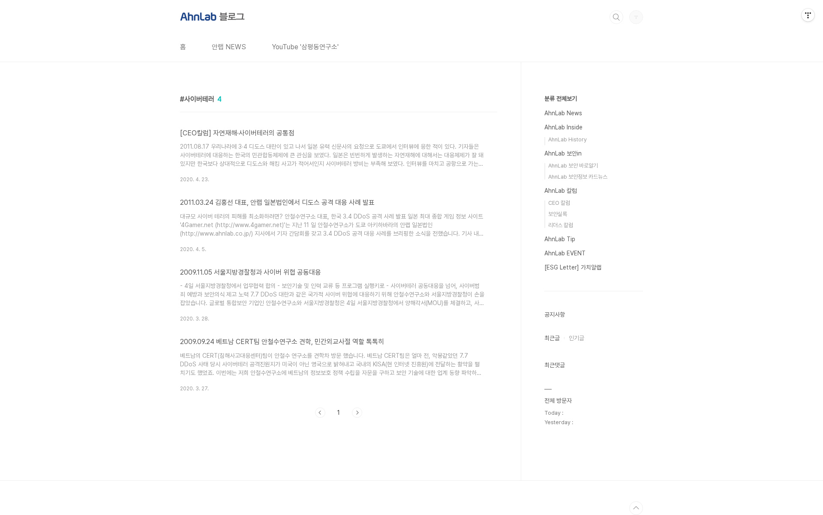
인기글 (576, 338)
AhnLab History (567, 139)
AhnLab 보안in (563, 153)
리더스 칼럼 (560, 225)
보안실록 (557, 214)
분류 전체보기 (560, 98)
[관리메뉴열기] (808, 15)
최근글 (552, 338)
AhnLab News (563, 113)
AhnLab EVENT (565, 253)
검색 (616, 17)
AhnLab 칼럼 (560, 190)
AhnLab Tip (559, 239)
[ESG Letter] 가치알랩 (572, 267)
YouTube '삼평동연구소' (305, 47)
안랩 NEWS (229, 47)
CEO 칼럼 (559, 203)
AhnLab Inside (563, 127)
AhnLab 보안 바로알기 (573, 165)
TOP (636, 508)
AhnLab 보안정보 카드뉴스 (577, 177)
